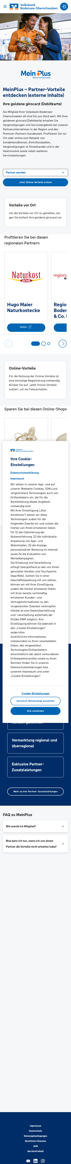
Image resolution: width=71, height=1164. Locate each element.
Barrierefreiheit (35, 1151)
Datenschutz (35, 1131)
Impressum (35, 1125)
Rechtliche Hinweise (35, 1141)
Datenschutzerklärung (24, 472)
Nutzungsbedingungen (35, 1136)
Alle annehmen (35, 711)
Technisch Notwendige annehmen (35, 701)
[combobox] (35, 172)
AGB (35, 1146)
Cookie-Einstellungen (36, 693)
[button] (35, 826)
